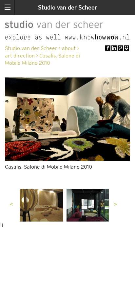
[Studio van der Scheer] (54, 23)
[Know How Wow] (67, 38)
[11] (41, 205)
